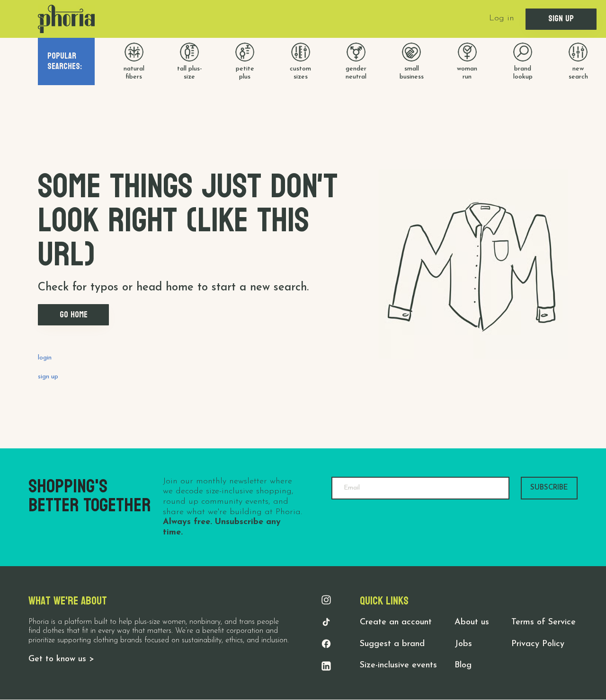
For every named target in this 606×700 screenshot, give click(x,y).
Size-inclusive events (398, 665)
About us (471, 622)
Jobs (463, 644)
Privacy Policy (537, 644)
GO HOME (74, 315)
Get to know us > (61, 659)
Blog (463, 665)
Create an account (396, 622)
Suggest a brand (392, 644)
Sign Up (561, 18)
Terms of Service (543, 622)
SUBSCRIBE (549, 487)
